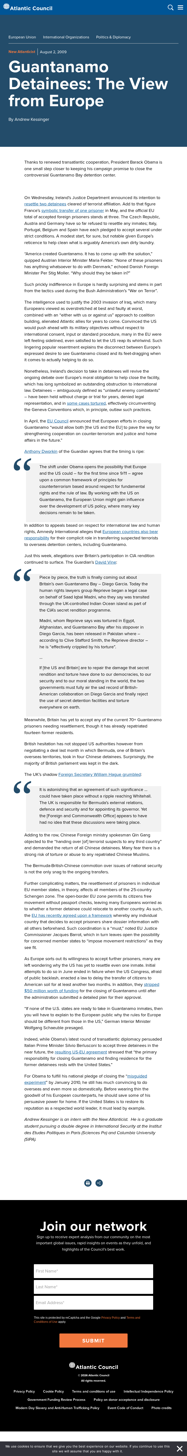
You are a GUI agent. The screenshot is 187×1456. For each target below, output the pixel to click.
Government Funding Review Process (56, 1399)
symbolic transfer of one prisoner (72, 210)
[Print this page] (88, 1183)
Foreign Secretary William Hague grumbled (99, 774)
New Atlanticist (22, 51)
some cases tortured (86, 403)
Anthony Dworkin (40, 451)
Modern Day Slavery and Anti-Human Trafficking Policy (57, 1407)
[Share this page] (99, 1183)
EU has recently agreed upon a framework (72, 915)
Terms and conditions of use (93, 1391)
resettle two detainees (45, 204)
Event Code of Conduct (125, 1407)
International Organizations (66, 37)
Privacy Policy (110, 1317)
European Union (22, 37)
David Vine (105, 562)
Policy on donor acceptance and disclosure (127, 1399)
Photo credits (161, 1407)
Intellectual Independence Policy (148, 1391)
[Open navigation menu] (180, 7)
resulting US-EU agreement (81, 1052)
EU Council (57, 421)
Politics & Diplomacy (113, 37)
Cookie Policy (53, 1391)
